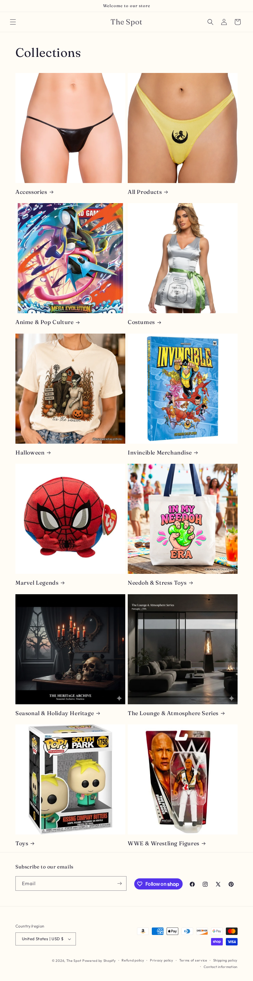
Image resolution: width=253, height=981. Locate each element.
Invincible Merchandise (160, 452)
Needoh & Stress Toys (157, 582)
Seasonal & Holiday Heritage (54, 713)
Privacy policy (161, 960)
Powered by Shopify (99, 960)
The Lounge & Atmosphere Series (173, 713)
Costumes (141, 322)
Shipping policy (225, 960)
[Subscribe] (119, 883)
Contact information (221, 967)
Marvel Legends (36, 582)
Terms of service (193, 960)
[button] (13, 22)
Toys (21, 843)
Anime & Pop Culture (44, 322)
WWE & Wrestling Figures (163, 843)
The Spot (73, 960)
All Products (145, 191)
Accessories (31, 191)
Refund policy (133, 960)
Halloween (29, 452)
